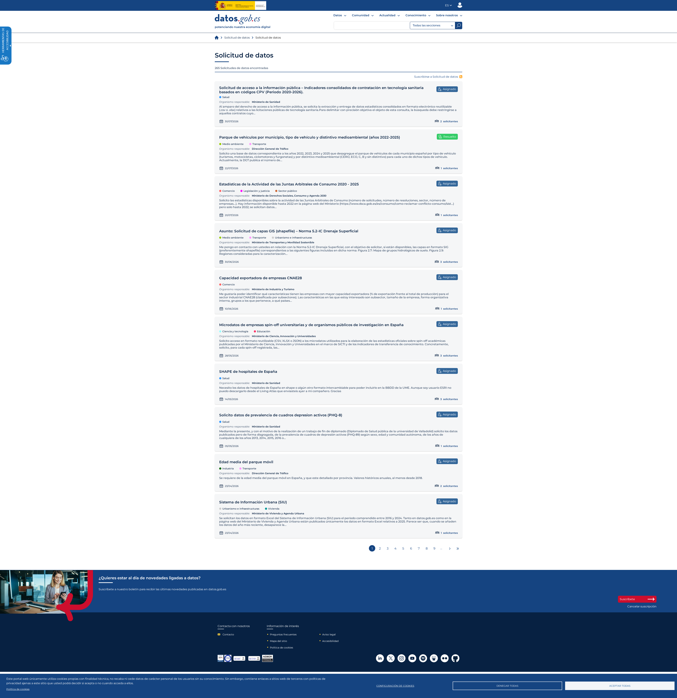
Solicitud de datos (237, 37)
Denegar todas (507, 685)
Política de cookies (281, 647)
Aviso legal (329, 634)
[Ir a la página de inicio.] (216, 37)
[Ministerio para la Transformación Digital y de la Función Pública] (240, 5)
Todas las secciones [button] (426, 25)
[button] (448, 5)
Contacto (228, 634)
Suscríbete (627, 599)
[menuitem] (339, 15)
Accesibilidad (330, 641)
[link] (243, 27)
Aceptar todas (619, 685)
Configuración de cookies (395, 685)
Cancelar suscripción (641, 606)
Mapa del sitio (278, 641)
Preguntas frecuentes (283, 634)
